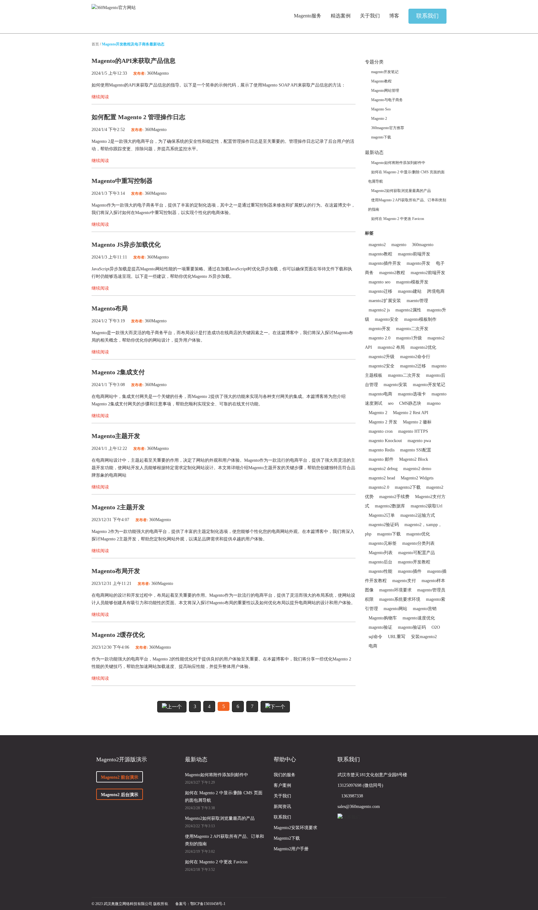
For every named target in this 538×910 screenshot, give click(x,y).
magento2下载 (408, 487)
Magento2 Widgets (417, 478)
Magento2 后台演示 (119, 794)
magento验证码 (412, 627)
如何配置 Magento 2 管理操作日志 (138, 117)
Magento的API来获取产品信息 (134, 60)
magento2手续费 (394, 496)
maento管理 (417, 300)
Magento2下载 (287, 838)
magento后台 (380, 562)
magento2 (377, 244)
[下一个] (275, 706)
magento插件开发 (385, 263)
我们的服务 (284, 774)
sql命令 (375, 636)
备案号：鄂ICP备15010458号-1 (200, 904)
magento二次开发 (412, 328)
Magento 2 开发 (383, 422)
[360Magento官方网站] (114, 8)
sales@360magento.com (358, 806)
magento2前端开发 (428, 272)
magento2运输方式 (417, 515)
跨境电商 (436, 291)
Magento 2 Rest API (410, 412)
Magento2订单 (382, 515)
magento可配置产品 (416, 552)
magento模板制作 (420, 319)
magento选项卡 (412, 394)
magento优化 (418, 534)
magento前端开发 (414, 254)
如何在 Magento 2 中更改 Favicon (397, 219)
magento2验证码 (384, 524)
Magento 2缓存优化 (118, 634)
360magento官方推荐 (387, 128)
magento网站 (395, 608)
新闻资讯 (282, 806)
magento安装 (395, 384)
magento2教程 (392, 272)
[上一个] (171, 706)
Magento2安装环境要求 (295, 827)
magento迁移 (380, 291)
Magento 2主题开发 (118, 507)
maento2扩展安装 (385, 300)
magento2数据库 (390, 506)
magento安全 (387, 319)
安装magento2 (424, 636)
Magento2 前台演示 (119, 777)
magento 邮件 (381, 459)
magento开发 (418, 263)
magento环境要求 (395, 590)
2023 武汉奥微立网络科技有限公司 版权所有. (132, 904)
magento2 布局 (391, 347)
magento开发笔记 (385, 72)
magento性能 (380, 571)
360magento (422, 244)
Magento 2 (379, 118)
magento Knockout (385, 440)
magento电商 (380, 394)
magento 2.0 (379, 338)
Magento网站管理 (385, 90)
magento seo (379, 282)
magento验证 (380, 627)
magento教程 (380, 254)
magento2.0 (379, 487)
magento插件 (410, 571)
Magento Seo (381, 109)
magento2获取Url (426, 506)
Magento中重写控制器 (122, 180)
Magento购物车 (383, 618)
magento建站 (410, 291)
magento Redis (381, 450)
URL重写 (396, 636)
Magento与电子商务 (387, 100)
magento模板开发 (412, 282)
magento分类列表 (418, 543)
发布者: (139, 73)
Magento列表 (381, 552)
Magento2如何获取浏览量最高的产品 (401, 191)
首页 (95, 44)
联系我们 (282, 817)
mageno (434, 403)
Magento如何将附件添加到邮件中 (398, 163)
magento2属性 (408, 310)
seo (391, 403)
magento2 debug (383, 468)
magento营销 (425, 608)
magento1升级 (409, 338)
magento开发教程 (414, 562)
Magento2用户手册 (291, 849)
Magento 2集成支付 (118, 372)
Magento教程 (381, 81)
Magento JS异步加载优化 (126, 244)
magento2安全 (381, 366)
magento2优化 (423, 347)
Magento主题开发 (116, 435)
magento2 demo (417, 468)
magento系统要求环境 (399, 599)
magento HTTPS (413, 431)
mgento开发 (379, 328)
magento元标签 (383, 543)
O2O (436, 627)
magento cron (381, 431)
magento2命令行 (415, 356)
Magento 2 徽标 (417, 422)
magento (398, 244)
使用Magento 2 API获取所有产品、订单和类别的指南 (224, 840)
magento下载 (381, 137)
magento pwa (419, 440)
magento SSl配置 (415, 450)
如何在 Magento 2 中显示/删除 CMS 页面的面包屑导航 (223, 797)
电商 (373, 646)
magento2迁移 (413, 366)
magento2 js (379, 310)
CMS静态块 (410, 403)
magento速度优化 (419, 618)
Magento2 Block (413, 459)
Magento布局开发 (116, 570)
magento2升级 (381, 356)
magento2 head (382, 478)
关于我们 (282, 796)
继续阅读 (100, 97)
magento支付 (404, 580)
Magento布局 (110, 308)
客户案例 (282, 785)
